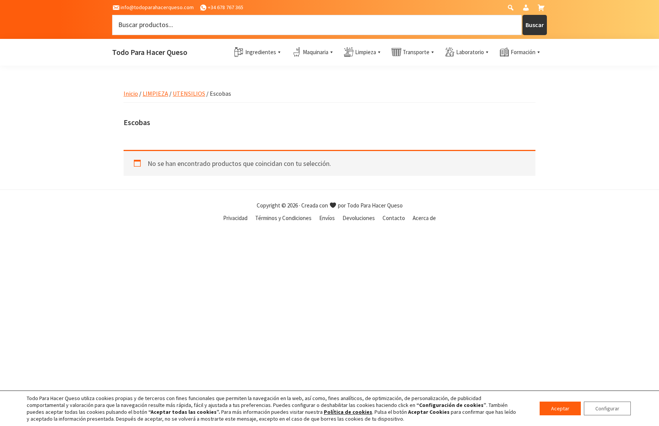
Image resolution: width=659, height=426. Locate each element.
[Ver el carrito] (542, 9)
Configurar (607, 408)
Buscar (535, 25)
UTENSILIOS (189, 93)
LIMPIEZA (155, 93)
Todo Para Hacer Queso (149, 52)
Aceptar (560, 408)
